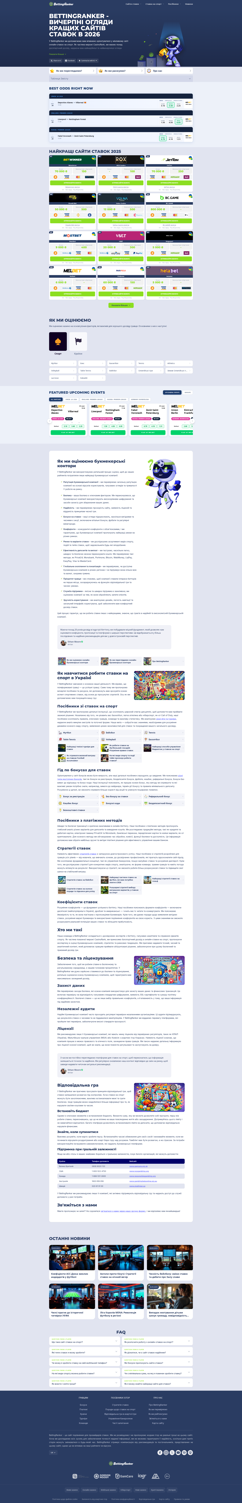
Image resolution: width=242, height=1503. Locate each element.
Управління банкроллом (120, 1418)
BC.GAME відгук (169, 225)
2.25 (80, 426)
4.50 (113, 426)
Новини (189, 4)
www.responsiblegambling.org (142, 1176)
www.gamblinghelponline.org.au (143, 1181)
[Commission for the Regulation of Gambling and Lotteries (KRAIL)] (80, 1476)
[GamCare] (124, 1476)
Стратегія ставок (120, 1404)
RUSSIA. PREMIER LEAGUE (116, 399)
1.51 (160, 426)
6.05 (120, 426)
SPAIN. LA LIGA (71, 399)
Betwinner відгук (72, 187)
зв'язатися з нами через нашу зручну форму (123, 1211)
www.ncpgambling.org (139, 1171)
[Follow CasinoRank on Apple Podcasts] (190, 1452)
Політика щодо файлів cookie (64, 1499)
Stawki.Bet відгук (72, 225)
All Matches (56, 399)
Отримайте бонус (73, 183)
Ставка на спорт (154, 4)
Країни (83, 1414)
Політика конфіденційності (123, 1499)
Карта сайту (158, 1423)
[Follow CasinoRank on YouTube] (178, 1452)
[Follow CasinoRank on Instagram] (166, 1452)
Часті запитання (120, 1423)
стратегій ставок (88, 854)
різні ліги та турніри (166, 719)
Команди (83, 1423)
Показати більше (120, 305)
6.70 (145, 426)
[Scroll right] (192, 420)
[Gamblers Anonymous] (156, 1476)
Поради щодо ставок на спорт (120, 1409)
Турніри (83, 1418)
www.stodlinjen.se (137, 1186)
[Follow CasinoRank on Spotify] (184, 1452)
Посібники (173, 4)
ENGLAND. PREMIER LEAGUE (92, 399)
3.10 (65, 426)
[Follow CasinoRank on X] (172, 1452)
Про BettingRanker (158, 1404)
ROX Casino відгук (121, 187)
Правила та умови (182, 1499)
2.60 (185, 426)
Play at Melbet (68, 432)
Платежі (83, 1409)
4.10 (153, 426)
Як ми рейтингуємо (157, 1414)
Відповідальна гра (147, 1499)
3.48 (73, 426)
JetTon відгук (169, 187)
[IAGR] (142, 1476)
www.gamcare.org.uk (138, 1166)
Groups (188, 392)
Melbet (56, 426)
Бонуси (83, 1404)
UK (52, 1452)
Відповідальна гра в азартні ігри (120, 1414)
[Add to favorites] (52, 101)
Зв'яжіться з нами (158, 1418)
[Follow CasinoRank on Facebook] (160, 1452)
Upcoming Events (172, 392)
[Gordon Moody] (102, 1476)
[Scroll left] (49, 420)
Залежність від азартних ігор (94, 1499)
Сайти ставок (132, 4)
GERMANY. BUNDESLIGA (140, 399)
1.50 (105, 426)
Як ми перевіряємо (158, 1409)
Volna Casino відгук (121, 225)
